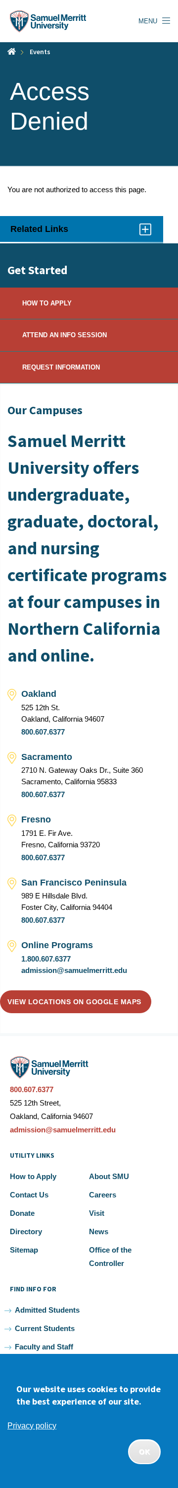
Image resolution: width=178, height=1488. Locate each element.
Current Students (45, 1328)
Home (11, 51)
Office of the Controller (110, 1256)
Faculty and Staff (44, 1346)
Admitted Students (47, 1310)
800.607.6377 (43, 732)
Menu (147, 21)
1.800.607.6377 (46, 959)
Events (40, 51)
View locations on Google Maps (74, 1002)
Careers (102, 1194)
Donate (22, 1213)
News (98, 1231)
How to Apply (33, 1176)
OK (144, 1452)
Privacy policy (31, 1425)
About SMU (109, 1176)
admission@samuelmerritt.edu (74, 970)
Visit (96, 1213)
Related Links (50, 233)
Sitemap (24, 1250)
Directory (26, 1231)
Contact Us (29, 1194)
